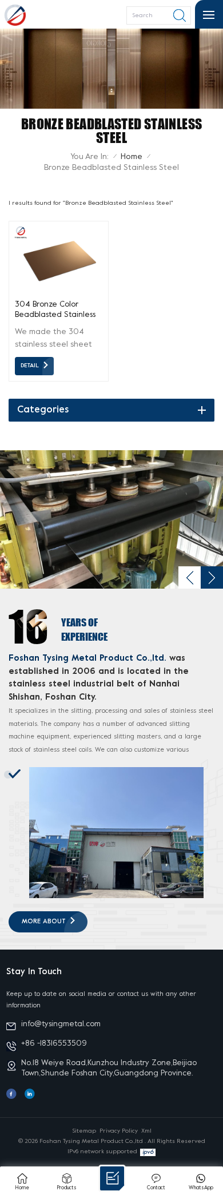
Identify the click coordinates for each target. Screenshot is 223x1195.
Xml (146, 1131)
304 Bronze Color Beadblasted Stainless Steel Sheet (55, 310)
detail (30, 365)
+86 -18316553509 (54, 1043)
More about (44, 922)
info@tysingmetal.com (61, 1024)
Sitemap (84, 1131)
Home (131, 157)
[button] (212, 577)
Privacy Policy (118, 1131)
